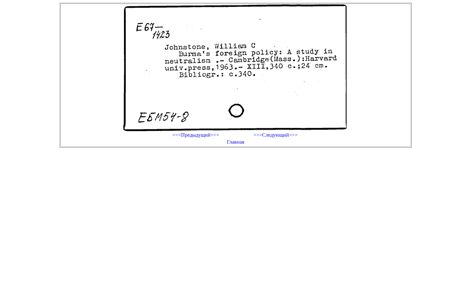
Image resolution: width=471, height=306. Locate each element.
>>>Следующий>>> (275, 135)
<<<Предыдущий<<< (195, 135)
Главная (235, 142)
